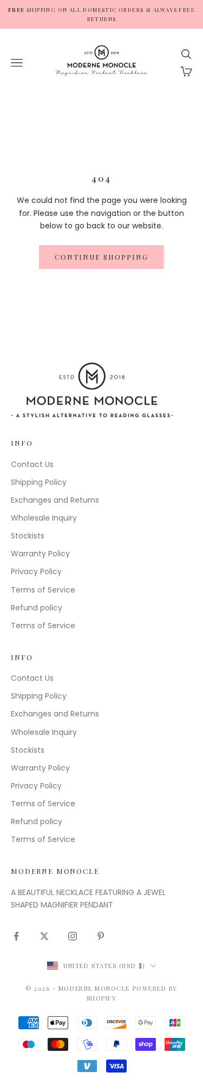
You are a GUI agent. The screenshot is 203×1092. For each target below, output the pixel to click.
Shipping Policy (39, 482)
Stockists (27, 535)
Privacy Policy (36, 571)
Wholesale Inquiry (44, 517)
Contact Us (32, 464)
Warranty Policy (40, 553)
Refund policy (36, 607)
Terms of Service (43, 589)
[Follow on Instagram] (72, 936)
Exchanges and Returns (55, 500)
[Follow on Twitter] (44, 936)
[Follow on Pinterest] (100, 936)
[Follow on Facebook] (16, 936)
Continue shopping (101, 256)
